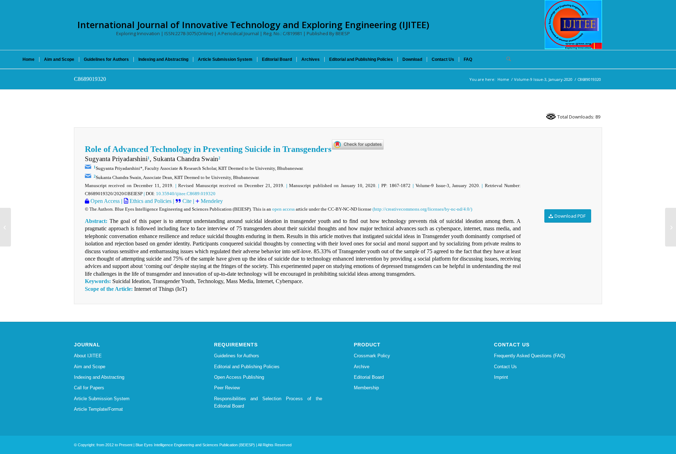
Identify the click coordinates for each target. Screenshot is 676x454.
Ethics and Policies (149, 201)
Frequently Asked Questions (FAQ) (529, 355)
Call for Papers (89, 387)
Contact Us (505, 366)
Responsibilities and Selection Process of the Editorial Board (268, 402)
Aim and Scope (89, 366)
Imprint (501, 377)
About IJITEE (88, 355)
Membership (366, 387)
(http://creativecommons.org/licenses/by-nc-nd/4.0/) (422, 209)
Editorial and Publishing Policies (247, 366)
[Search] (506, 59)
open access (283, 209)
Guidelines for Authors (236, 355)
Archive (361, 366)
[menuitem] (28, 59)
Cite (187, 201)
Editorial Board (369, 377)
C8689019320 (90, 79)
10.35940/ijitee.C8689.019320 (185, 193)
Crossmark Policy (372, 355)
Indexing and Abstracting (99, 377)
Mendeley (211, 201)
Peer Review (227, 387)
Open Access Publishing (239, 377)
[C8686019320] (5, 227)
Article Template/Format (98, 409)
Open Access (104, 201)
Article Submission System (102, 398)
